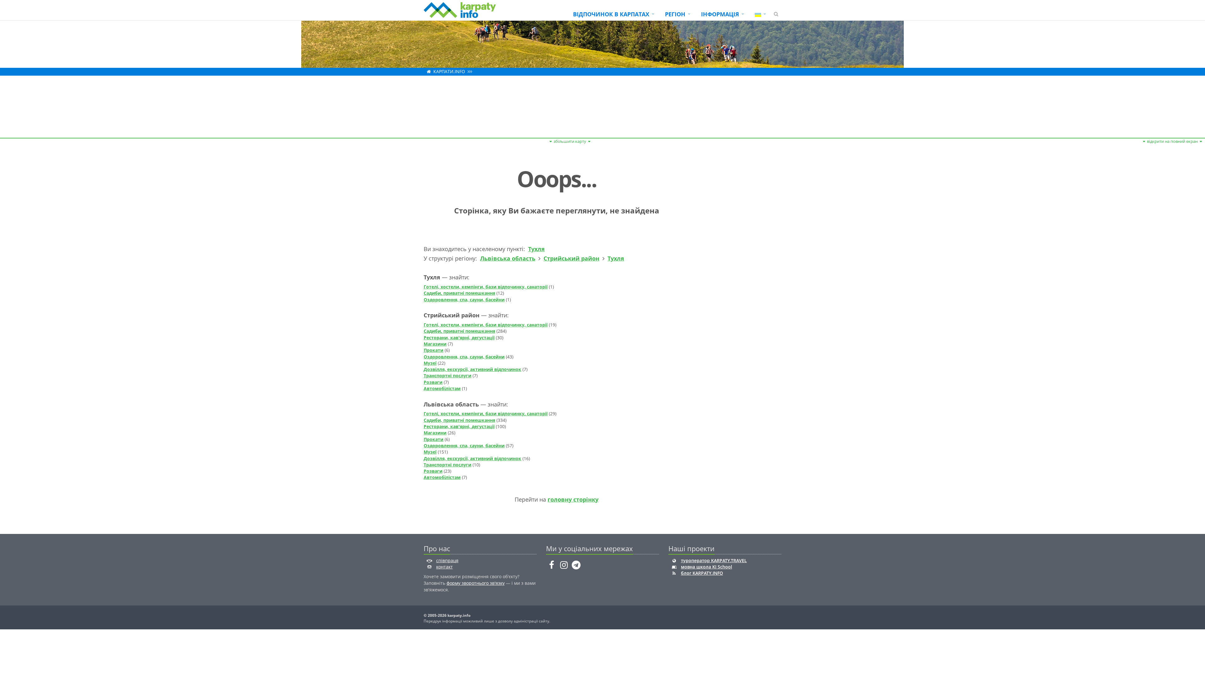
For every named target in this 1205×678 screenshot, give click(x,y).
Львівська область (507, 258)
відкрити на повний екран (1172, 141)
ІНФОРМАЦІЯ (720, 14)
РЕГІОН (675, 14)
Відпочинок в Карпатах (611, 14)
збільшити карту (570, 141)
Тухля (536, 249)
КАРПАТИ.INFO (449, 71)
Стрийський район (571, 258)
